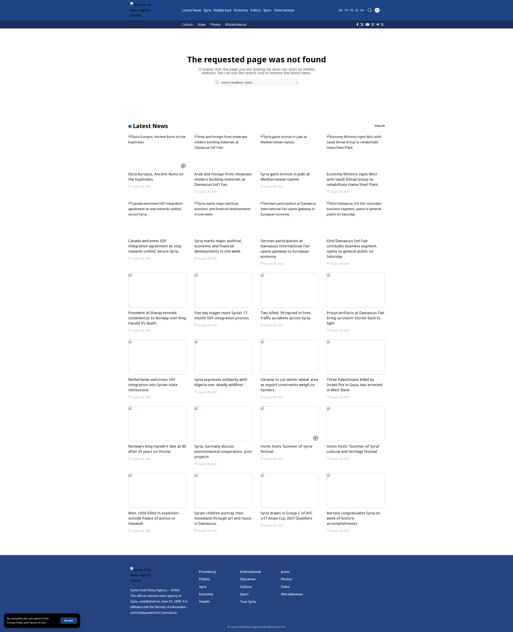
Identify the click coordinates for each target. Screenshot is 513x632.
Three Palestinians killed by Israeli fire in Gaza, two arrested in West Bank (354, 384)
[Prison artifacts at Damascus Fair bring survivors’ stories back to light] (356, 290)
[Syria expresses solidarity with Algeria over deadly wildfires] (223, 357)
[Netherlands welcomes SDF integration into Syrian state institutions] (157, 357)
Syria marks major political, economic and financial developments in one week (218, 246)
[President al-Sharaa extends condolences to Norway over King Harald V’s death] (157, 290)
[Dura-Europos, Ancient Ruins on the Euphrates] (157, 151)
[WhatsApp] (382, 24)
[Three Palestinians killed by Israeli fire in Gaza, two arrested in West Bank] (356, 357)
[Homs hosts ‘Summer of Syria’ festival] (290, 423)
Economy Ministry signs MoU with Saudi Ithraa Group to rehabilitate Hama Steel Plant (352, 179)
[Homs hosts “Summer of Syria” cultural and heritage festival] (356, 423)
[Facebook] (357, 24)
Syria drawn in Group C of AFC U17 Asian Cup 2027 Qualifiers (287, 516)
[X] (362, 24)
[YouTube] (367, 24)
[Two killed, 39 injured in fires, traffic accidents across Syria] (290, 290)
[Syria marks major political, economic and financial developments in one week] (223, 218)
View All (380, 125)
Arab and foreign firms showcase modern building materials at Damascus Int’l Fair (223, 179)
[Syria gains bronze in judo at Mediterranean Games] (290, 151)
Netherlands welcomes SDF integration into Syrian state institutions (153, 384)
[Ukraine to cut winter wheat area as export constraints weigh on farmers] (290, 357)
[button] (68, 620)
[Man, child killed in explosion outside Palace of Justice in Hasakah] (157, 490)
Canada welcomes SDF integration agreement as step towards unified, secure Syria (155, 246)
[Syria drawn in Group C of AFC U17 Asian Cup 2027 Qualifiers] (290, 490)
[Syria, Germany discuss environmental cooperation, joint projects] (223, 423)
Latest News (150, 126)
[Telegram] (377, 24)
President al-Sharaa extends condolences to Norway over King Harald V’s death (157, 318)
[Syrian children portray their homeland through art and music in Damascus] (223, 490)
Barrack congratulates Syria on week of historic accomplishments (353, 518)
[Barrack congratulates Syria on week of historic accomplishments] (356, 490)
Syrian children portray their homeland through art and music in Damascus (223, 518)
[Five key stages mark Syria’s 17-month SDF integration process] (223, 290)
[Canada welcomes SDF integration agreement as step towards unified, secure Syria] (157, 218)
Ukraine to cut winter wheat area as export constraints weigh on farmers (289, 384)
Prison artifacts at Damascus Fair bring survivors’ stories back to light (356, 318)
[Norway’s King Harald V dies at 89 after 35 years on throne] (157, 423)
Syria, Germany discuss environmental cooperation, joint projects (223, 451)
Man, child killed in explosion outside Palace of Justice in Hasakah (153, 518)
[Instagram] (372, 24)
